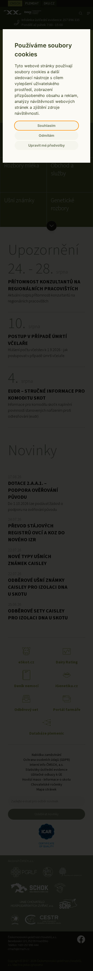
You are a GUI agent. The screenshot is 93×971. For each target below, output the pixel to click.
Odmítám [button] (46, 135)
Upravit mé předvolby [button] (46, 145)
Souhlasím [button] (46, 125)
